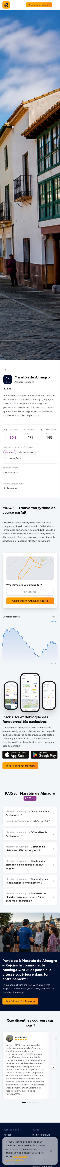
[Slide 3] (30, 1102)
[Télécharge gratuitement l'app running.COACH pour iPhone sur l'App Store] (15, 755)
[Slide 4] (32, 1102)
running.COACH (12, 1130)
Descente (51, 430)
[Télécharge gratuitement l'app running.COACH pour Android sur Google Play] (44, 755)
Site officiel (9, 472)
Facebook (12, 488)
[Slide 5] (35, 1102)
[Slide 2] (27, 1102)
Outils (36, 1130)
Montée (32, 430)
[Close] (51, 1151)
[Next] (53, 1067)
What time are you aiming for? (24, 584)
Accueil (7, 1135)
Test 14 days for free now (20, 765)
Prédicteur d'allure (41, 1135)
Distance (14, 430)
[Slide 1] (24, 1102)
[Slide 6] (37, 1102)
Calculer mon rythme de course (30, 600)
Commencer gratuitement (39, 5)
